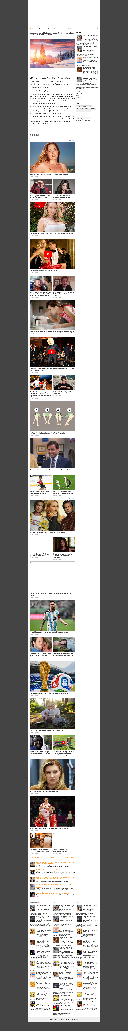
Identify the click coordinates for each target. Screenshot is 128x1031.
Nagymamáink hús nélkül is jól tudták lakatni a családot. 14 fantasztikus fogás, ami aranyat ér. (43, 962)
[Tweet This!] (32, 135)
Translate (87, 120)
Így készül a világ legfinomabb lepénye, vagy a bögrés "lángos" (43, 982)
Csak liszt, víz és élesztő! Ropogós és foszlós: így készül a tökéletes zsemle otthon (43, 993)
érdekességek (80, 108)
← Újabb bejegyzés (34, 857)
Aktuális (78, 91)
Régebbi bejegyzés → (70, 857)
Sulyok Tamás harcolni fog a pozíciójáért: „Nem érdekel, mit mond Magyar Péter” (43, 1003)
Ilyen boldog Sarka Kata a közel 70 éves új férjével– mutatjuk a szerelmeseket (90, 48)
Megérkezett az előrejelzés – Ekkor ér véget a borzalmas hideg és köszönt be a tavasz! (52, 34)
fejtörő (87, 108)
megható (93, 108)
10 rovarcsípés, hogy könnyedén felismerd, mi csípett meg (90, 58)
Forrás (31, 128)
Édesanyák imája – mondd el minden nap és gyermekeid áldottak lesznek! (89, 68)
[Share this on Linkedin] (38, 135)
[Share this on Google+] (34, 135)
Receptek (78, 97)
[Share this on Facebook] (30, 135)
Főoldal (31, 28)
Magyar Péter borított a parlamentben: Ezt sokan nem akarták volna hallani (43, 951)
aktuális (36, 28)
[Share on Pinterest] (36, 135)
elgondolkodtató (87, 106)
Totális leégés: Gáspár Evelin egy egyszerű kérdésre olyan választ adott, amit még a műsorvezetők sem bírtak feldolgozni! (54, 870)
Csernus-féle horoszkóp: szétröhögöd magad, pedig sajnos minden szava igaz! (65, 973)
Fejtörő (78, 95)
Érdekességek (79, 93)
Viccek (77, 99)
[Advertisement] (49, 12)
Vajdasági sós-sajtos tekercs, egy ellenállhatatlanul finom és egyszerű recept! (43, 930)
